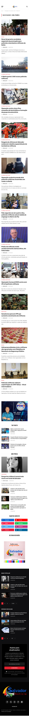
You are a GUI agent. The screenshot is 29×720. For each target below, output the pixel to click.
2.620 (13, 603)
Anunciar (14, 706)
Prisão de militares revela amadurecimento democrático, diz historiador (13, 248)
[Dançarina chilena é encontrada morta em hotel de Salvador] (14, 464)
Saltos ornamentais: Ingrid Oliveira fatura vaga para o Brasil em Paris (18, 430)
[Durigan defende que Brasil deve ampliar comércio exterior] (5, 614)
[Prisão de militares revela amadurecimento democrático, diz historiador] (14, 235)
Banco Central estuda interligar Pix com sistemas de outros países (18, 630)
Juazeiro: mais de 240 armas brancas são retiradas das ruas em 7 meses (18, 490)
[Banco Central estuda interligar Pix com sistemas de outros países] (5, 630)
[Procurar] (27, 6)
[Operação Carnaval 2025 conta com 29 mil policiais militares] (14, 270)
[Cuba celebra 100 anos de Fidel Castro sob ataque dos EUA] (5, 622)
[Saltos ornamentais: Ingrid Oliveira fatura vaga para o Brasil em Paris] (5, 430)
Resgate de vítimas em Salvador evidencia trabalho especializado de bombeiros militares (14, 144)
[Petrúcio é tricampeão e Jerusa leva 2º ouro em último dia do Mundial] (5, 446)
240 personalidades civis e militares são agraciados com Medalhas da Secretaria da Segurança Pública (14, 349)
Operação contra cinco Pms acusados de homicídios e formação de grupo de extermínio (14, 110)
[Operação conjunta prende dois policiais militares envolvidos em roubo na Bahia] (14, 165)
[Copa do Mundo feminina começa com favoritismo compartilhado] (5, 439)
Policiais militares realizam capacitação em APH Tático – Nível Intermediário (13, 385)
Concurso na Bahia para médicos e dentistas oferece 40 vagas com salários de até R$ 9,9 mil (18, 498)
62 (12, 638)
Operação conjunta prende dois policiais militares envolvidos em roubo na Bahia (13, 179)
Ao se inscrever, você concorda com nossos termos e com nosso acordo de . (15, 673)
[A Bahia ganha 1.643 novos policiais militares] (14, 65)
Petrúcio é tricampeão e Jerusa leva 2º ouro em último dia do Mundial (18, 446)
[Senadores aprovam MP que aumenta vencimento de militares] (14, 302)
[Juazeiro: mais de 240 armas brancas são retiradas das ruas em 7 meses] (5, 490)
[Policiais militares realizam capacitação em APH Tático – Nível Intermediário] (14, 371)
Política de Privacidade (6, 711)
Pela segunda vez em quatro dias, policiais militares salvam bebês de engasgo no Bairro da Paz (13, 215)
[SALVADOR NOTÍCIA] (14, 7)
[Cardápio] (2, 6)
